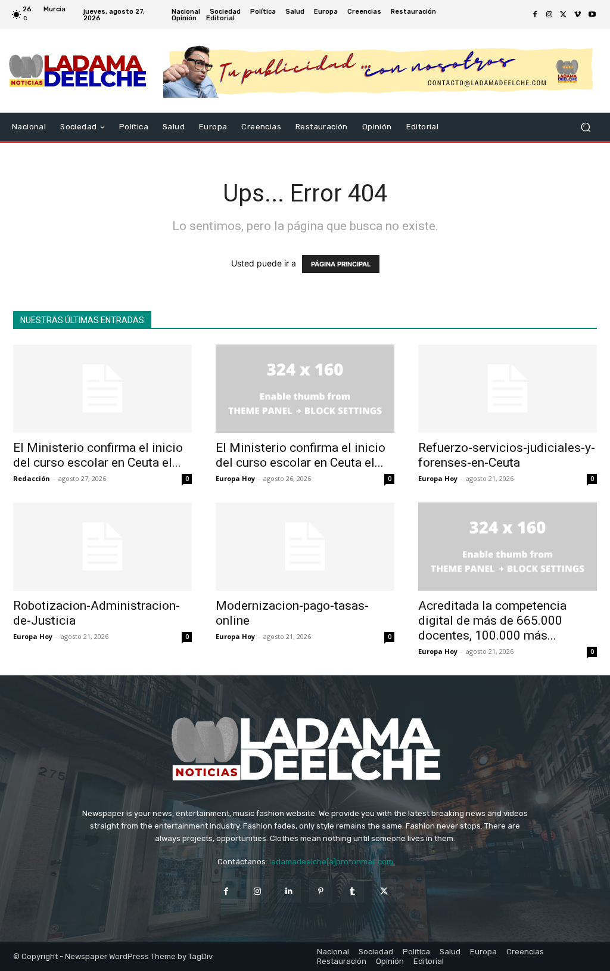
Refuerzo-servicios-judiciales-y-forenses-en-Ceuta (506, 455)
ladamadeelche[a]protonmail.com (331, 861)
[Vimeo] (578, 15)
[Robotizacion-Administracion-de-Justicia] (102, 546)
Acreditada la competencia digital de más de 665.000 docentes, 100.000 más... (492, 620)
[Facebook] (535, 15)
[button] (585, 127)
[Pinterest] (320, 890)
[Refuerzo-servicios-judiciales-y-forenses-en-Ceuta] (507, 389)
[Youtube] (592, 15)
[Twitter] (563, 15)
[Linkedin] (289, 890)
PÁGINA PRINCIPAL (341, 264)
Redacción (31, 478)
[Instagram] (549, 15)
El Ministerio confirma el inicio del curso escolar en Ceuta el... (98, 455)
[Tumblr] (352, 890)
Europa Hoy (235, 478)
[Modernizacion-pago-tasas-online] (305, 546)
